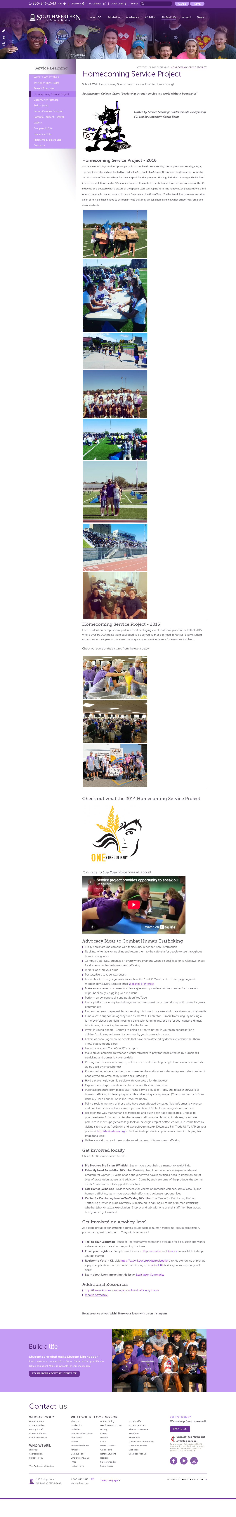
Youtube (184, 1460)
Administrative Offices (82, 1433)
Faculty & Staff (36, 1429)
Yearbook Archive (137, 1453)
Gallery (38, 122)
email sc (180, 1428)
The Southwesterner (139, 1429)
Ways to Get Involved (46, 77)
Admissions (76, 1437)
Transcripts (134, 1437)
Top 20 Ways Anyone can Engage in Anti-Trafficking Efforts (122, 1290)
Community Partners (46, 99)
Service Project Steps (46, 82)
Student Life (169, 17)
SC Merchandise (108, 1462)
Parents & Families (38, 1437)
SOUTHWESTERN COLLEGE (190, 1479)
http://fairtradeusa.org (111, 1131)
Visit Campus (6, 37)
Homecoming (107, 1421)
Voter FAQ (157, 1265)
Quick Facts (106, 1449)
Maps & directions (79, 1483)
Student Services (137, 1425)
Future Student (36, 1421)
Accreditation (36, 1453)
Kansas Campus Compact (49, 111)
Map (60, 3)
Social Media (106, 1466)
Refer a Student (108, 1453)
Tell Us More (41, 105)
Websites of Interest (141, 983)
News (200, 17)
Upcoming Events (138, 1445)
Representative (152, 1251)
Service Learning (159, 67)
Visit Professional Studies (41, 1466)
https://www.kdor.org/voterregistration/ (145, 1260)
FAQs (73, 1462)
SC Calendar (96, 3)
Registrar (104, 1458)
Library (103, 1433)
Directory (75, 3)
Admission (113, 17)
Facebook (173, 1460)
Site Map (33, 1449)
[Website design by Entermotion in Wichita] (206, 1479)
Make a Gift (6, 44)
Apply (182, 3)
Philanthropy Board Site (47, 139)
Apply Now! (6, 30)
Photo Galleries (107, 1445)
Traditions (134, 1433)
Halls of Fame (77, 1466)
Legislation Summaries (150, 1274)
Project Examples (44, 88)
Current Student (37, 1425)
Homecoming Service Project (51, 94)
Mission (104, 1437)
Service (51, 68)
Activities (141, 67)
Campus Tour (77, 1453)
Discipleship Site (43, 128)
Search (134, 3)
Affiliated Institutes (80, 1445)
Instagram (194, 1460)
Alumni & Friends (37, 1433)
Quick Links (117, 3)
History (103, 1429)
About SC (95, 17)
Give (197, 3)
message (92, 1479)
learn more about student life (54, 1373)
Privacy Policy (36, 1458)
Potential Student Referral (49, 117)
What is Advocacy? (96, 1294)
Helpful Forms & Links (111, 1425)
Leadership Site (42, 134)
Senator (172, 1251)
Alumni (186, 17)
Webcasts (133, 1449)
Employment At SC (80, 1458)
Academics (132, 17)
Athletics (150, 17)
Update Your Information (141, 1441)
